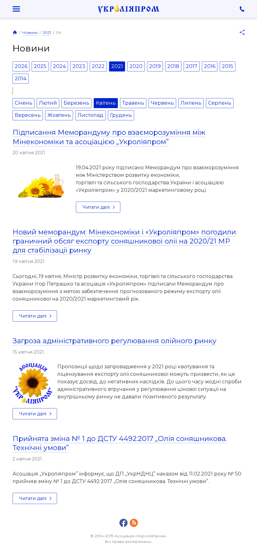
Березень (76, 103)
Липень (191, 103)
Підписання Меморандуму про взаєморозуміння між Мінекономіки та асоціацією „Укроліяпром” (109, 137)
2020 (136, 66)
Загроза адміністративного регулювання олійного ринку (115, 340)
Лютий (48, 103)
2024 (59, 66)
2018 (173, 66)
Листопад (90, 115)
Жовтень (59, 115)
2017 (191, 66)
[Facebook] (123, 523)
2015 (227, 66)
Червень (162, 103)
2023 (78, 66)
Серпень (219, 103)
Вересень (28, 115)
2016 (209, 66)
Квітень (106, 103)
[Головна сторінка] (15, 32)
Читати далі (96, 207)
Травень (133, 103)
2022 (98, 66)
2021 (47, 32)
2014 (20, 78)
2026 (21, 66)
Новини (30, 32)
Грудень (121, 115)
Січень (23, 103)
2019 (155, 66)
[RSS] (134, 523)
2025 (40, 66)
